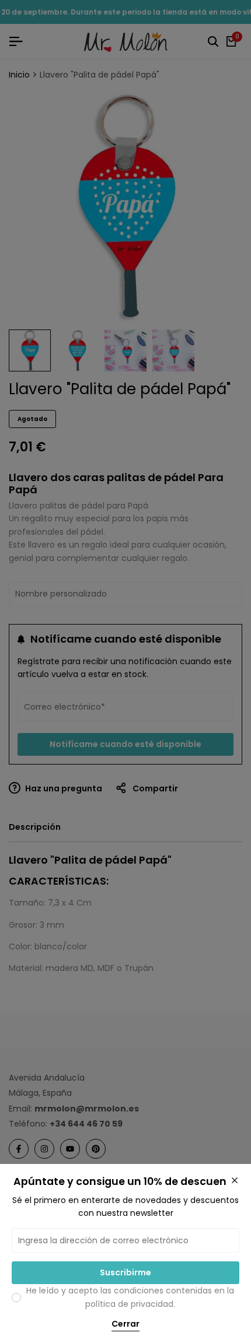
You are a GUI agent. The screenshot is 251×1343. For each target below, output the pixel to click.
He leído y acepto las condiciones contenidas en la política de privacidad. (130, 1297)
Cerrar (125, 1324)
